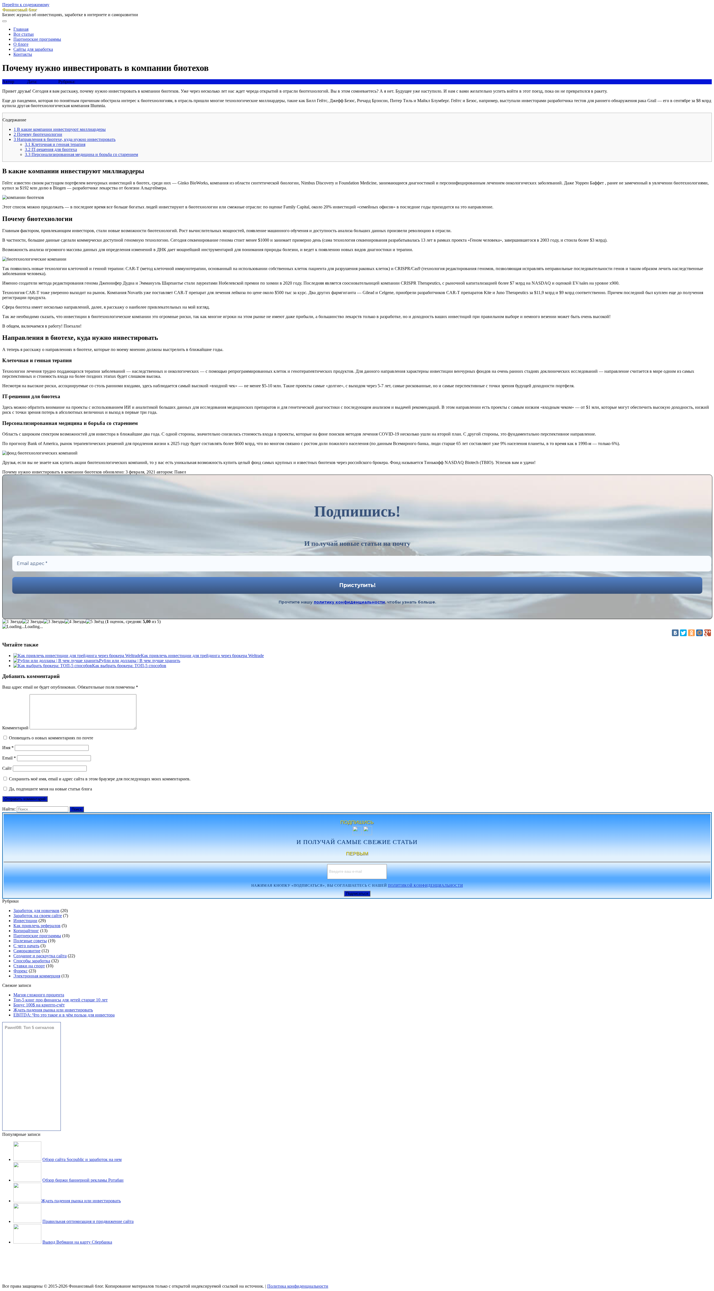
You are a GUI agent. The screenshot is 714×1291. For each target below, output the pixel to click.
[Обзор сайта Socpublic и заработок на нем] (27, 1159)
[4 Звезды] (75, 621)
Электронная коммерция (36, 975)
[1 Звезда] (12, 621)
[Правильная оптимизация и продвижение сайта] (27, 1221)
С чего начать (26, 945)
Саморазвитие (26, 950)
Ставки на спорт (29, 965)
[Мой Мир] (699, 632)
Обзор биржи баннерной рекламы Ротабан (83, 1180)
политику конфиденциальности (349, 602)
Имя (8, 747)
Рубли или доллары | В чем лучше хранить (139, 660)
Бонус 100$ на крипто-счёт (39, 1004)
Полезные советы (30, 940)
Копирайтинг (26, 930)
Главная (20, 29)
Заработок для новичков (36, 910)
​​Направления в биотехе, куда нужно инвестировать (64, 139)
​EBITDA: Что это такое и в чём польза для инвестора (64, 1015)
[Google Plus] (707, 632)
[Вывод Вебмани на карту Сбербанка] (27, 1242)
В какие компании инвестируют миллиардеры (60, 129)
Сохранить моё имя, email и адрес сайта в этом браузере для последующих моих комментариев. (99, 778)
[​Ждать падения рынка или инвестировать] (27, 1200)
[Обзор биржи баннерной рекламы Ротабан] (27, 1180)
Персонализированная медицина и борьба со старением (81, 154)
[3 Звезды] (54, 621)
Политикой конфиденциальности (425, 886)
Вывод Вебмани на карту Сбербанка (77, 1242)
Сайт (7, 768)
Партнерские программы (37, 39)
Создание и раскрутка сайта (40, 955)
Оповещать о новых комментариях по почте (51, 737)
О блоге (20, 44)
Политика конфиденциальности (297, 1286)
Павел (21, 81)
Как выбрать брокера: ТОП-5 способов (129, 665)
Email (9, 758)
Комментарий (15, 727)
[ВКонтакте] (675, 632)
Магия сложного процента (38, 994)
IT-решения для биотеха (51, 149)
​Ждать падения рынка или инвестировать (53, 1010)
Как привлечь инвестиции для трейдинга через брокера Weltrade (202, 655)
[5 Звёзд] (95, 621)
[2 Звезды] (33, 621)
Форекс (20, 970)
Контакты (22, 54)
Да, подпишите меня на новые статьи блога (50, 789)
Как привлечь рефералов (37, 925)
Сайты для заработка (33, 49)
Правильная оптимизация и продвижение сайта (88, 1221)
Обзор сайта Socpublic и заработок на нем (82, 1159)
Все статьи (23, 34)
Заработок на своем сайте (37, 915)
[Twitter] (683, 632)
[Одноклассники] (691, 632)
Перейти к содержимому (25, 4)
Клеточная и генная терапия (55, 144)
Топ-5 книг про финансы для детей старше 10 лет (60, 999)
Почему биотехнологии (38, 134)
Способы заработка (31, 960)
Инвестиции (88, 81)
